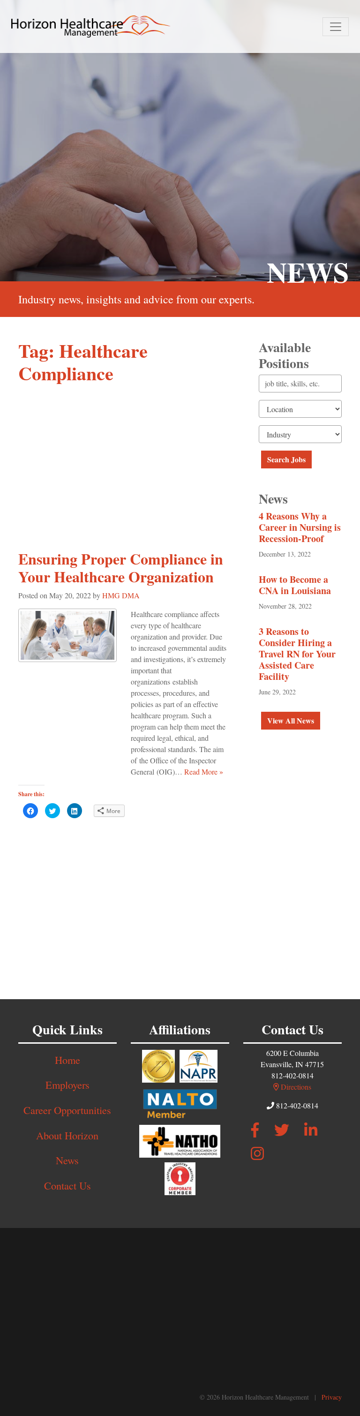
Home (67, 1060)
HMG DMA (121, 595)
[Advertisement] (123, 461)
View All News (290, 720)
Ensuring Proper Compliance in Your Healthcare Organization (120, 567)
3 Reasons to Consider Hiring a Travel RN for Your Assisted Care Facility (297, 654)
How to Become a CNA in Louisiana (295, 584)
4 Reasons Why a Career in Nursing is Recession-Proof (300, 527)
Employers (67, 1084)
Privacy (332, 1397)
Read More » (203, 771)
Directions (295, 1087)
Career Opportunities (67, 1110)
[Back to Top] (332, 1335)
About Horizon (67, 1135)
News (67, 1160)
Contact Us (67, 1185)
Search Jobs (286, 459)
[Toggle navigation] (335, 26)
